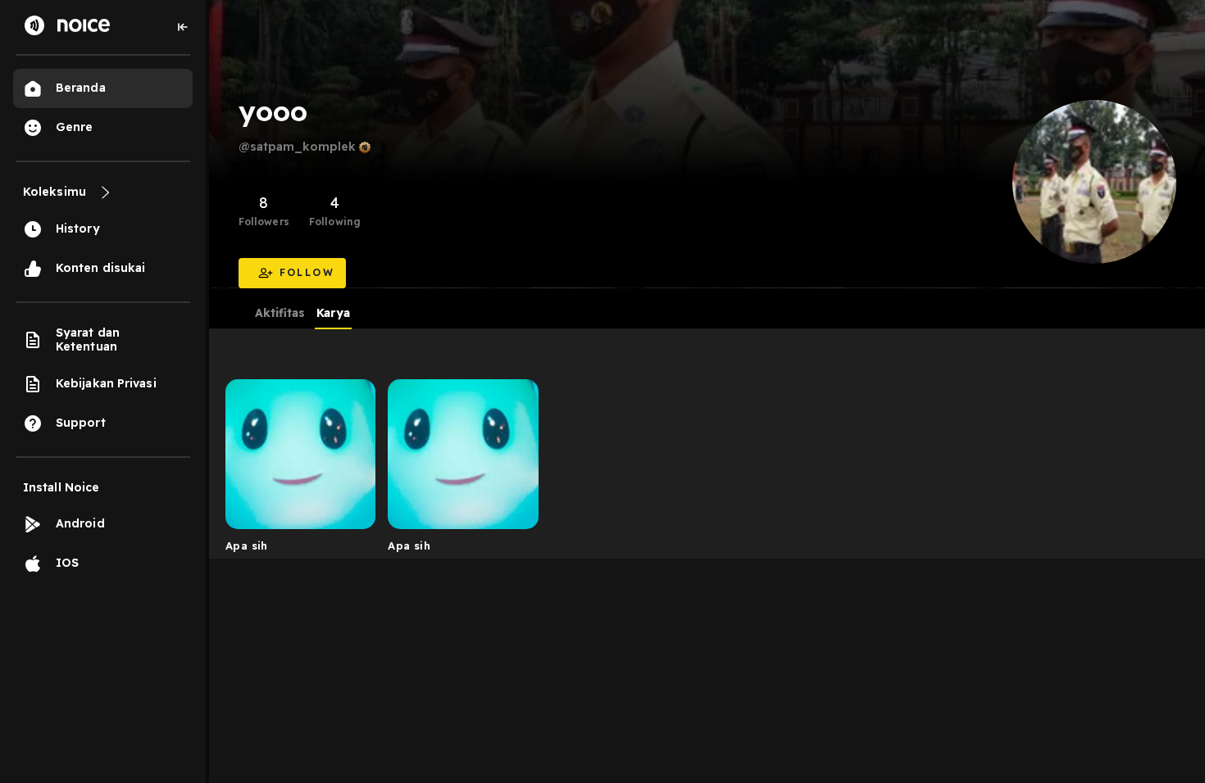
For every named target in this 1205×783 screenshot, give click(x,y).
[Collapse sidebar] (183, 27)
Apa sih (246, 545)
